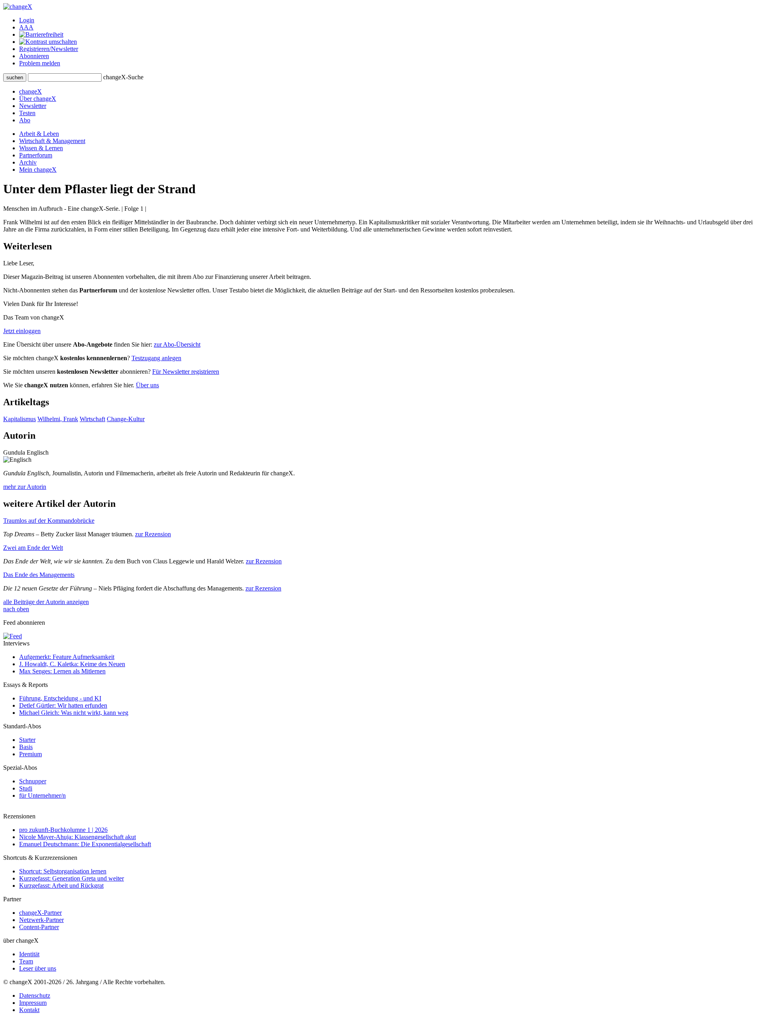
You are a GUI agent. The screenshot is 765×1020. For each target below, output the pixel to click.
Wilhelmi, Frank (57, 419)
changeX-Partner (40, 912)
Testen (27, 113)
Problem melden (39, 63)
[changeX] (17, 6)
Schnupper (32, 781)
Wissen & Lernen (41, 148)
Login (26, 20)
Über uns (147, 385)
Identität (29, 954)
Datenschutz (34, 995)
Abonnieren (34, 56)
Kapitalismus (19, 419)
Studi (25, 788)
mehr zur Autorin (24, 486)
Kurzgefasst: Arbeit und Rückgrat (61, 885)
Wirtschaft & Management (52, 140)
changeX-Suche (123, 77)
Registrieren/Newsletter (48, 48)
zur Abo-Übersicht (177, 344)
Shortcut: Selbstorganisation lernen (62, 871)
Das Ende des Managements (39, 574)
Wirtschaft (92, 419)
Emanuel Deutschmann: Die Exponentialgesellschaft (85, 844)
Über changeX (37, 98)
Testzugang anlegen (156, 358)
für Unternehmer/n (42, 795)
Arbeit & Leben (39, 133)
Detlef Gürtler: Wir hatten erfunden (63, 705)
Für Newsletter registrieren (185, 371)
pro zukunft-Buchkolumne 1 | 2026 (63, 829)
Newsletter (32, 105)
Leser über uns (37, 968)
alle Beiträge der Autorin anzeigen (46, 601)
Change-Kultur (126, 419)
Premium (30, 754)
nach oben (16, 609)
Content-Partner (39, 927)
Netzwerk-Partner (41, 919)
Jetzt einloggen (22, 331)
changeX (30, 91)
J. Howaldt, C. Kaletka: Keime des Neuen (72, 664)
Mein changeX (38, 169)
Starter (27, 739)
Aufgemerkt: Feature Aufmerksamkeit (66, 656)
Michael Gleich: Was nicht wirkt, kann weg (73, 712)
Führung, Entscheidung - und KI (60, 698)
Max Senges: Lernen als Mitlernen (62, 671)
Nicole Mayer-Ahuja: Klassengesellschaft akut (77, 837)
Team (26, 961)
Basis (26, 746)
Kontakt (29, 1009)
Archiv (28, 162)
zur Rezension (153, 534)
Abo (24, 120)
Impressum (33, 1002)
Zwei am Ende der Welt (33, 547)
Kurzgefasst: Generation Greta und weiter (71, 878)
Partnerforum (35, 155)
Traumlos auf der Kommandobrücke (48, 520)
